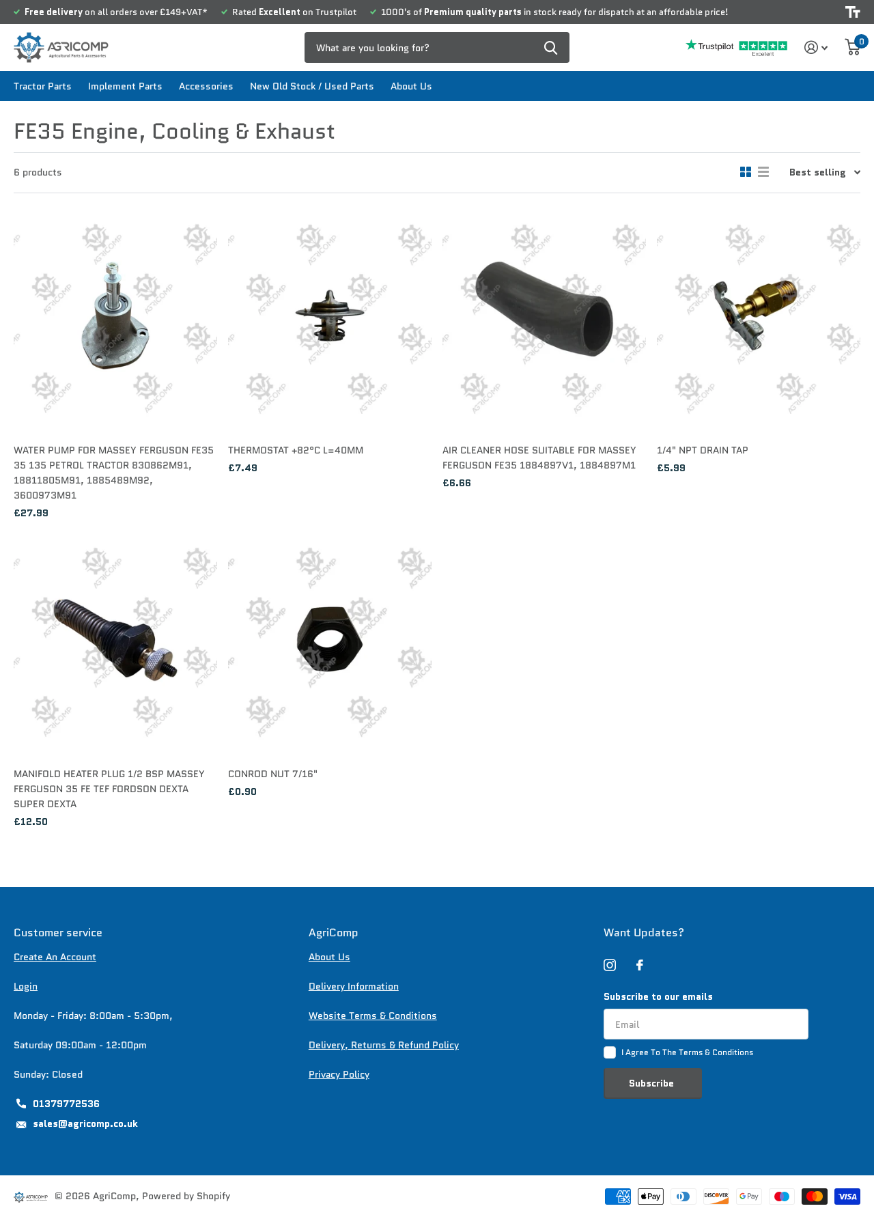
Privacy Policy (339, 1074)
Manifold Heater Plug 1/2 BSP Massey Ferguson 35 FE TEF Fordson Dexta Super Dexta (109, 789)
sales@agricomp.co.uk (85, 1123)
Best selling (817, 172)
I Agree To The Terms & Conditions (687, 1052)
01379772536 (66, 1103)
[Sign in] (816, 47)
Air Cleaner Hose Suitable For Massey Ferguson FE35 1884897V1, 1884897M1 (539, 457)
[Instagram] (610, 965)
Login (26, 986)
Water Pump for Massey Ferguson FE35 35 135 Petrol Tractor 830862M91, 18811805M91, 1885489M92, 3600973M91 (114, 472)
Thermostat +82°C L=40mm (295, 450)
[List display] (763, 172)
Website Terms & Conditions (373, 1015)
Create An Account (55, 957)
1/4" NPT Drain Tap (702, 450)
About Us (411, 86)
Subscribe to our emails (658, 996)
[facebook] (639, 965)
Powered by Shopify (186, 1196)
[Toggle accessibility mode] (852, 12)
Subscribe (653, 1083)
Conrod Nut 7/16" (273, 774)
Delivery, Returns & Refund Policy (384, 1045)
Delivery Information (354, 986)
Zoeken (550, 47)
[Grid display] (745, 172)
